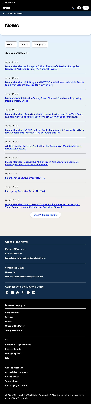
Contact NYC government (18, 344)
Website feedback (14, 367)
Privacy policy (12, 376)
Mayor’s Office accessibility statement (24, 276)
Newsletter (10, 272)
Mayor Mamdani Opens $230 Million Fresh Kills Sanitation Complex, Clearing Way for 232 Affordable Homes (42, 163)
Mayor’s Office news (15, 249)
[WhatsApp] (28, 292)
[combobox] (73, 8)
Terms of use (11, 381)
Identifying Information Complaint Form (25, 258)
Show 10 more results (45, 214)
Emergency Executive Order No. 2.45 (25, 191)
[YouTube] (17, 292)
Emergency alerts (14, 353)
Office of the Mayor (14, 13)
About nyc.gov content (16, 385)
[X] (23, 292)
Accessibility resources (16, 372)
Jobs (7, 358)
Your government (14, 330)
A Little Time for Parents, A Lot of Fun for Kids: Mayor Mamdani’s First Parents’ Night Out (42, 147)
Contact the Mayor (14, 267)
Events (8, 321)
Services (9, 317)
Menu (86, 8)
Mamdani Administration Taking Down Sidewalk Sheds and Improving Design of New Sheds (43, 99)
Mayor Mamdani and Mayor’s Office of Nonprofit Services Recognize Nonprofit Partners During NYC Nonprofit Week (42, 67)
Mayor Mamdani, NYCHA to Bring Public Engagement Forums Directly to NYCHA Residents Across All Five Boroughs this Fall (44, 131)
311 (7, 340)
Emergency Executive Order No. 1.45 (25, 178)
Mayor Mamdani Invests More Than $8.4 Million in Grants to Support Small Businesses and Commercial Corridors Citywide (42, 205)
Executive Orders (13, 253)
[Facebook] (7, 292)
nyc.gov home (12, 312)
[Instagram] (12, 292)
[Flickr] (33, 292)
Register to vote (13, 349)
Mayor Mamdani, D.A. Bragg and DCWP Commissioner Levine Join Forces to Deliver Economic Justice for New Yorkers (44, 83)
